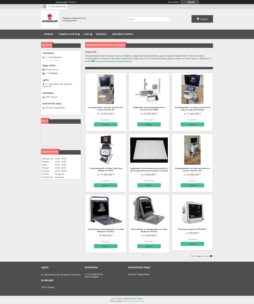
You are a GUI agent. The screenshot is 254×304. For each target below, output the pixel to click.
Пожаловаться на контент (133, 301)
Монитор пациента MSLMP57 (192, 229)
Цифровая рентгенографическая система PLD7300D (149, 108)
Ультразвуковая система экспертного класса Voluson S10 (192, 169)
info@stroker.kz (52, 70)
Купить (106, 124)
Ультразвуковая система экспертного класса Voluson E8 (105, 108)
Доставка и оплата (122, 34)
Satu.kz (140, 299)
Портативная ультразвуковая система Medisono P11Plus (106, 230)
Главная (48, 34)
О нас (86, 34)
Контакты (101, 34)
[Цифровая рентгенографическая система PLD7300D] (149, 89)
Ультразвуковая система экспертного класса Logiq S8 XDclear (192, 108)
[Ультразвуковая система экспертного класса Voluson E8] (106, 89)
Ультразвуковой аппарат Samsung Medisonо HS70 (105, 169)
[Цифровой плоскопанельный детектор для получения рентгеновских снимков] (149, 150)
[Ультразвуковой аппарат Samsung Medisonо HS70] (106, 150)
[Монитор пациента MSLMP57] (192, 211)
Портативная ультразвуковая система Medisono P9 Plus (149, 230)
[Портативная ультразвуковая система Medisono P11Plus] (106, 211)
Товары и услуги (68, 34)
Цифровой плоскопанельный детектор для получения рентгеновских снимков (149, 169)
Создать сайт (61, 2)
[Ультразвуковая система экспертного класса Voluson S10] (192, 150)
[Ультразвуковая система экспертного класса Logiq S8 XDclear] (192, 89)
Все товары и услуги (200, 256)
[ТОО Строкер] (50, 19)
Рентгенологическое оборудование (113, 61)
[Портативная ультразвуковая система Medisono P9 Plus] (149, 211)
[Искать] (168, 19)
